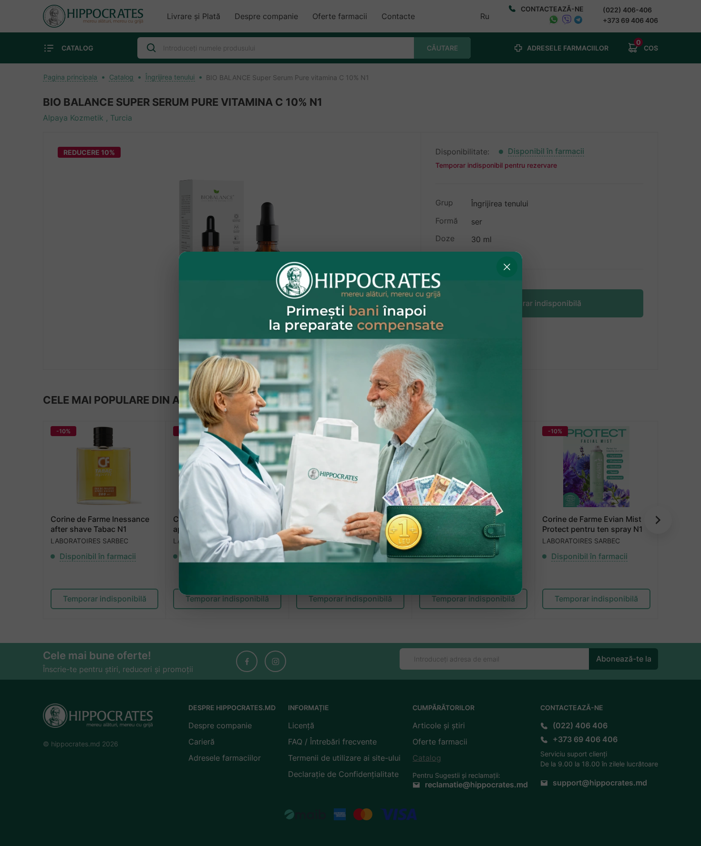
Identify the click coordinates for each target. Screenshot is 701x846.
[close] (506, 266)
